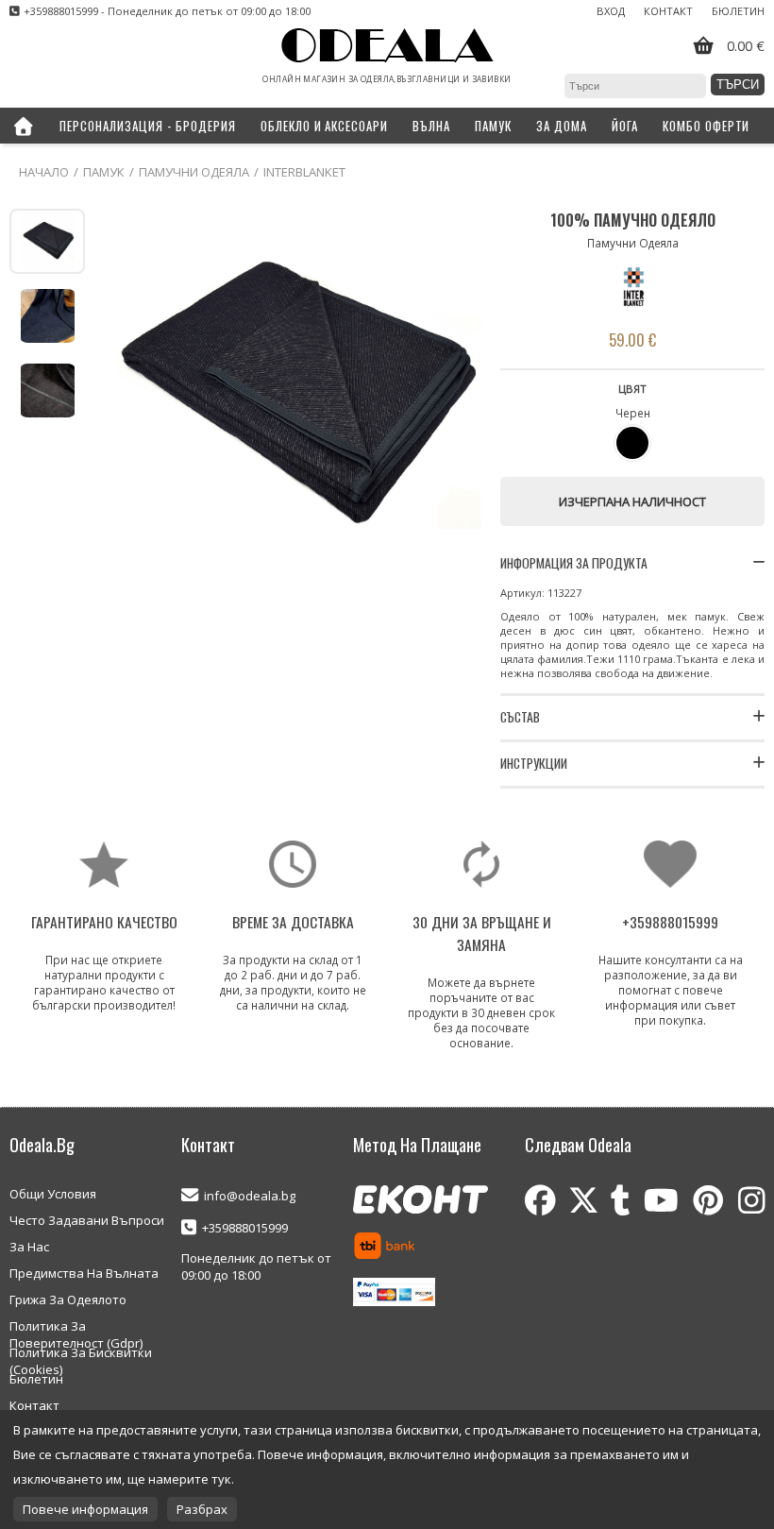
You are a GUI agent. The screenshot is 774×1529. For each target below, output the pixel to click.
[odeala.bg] (387, 47)
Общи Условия (52, 1193)
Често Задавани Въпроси (86, 1220)
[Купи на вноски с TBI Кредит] (384, 1248)
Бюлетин (738, 11)
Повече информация (85, 1509)
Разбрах (202, 1509)
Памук (104, 171)
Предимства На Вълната (84, 1273)
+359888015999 (245, 1227)
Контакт (668, 11)
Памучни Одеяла (194, 171)
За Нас (29, 1246)
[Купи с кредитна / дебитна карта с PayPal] (394, 1294)
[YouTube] (661, 1200)
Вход (611, 11)
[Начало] (23, 126)
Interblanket (304, 171)
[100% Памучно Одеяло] (292, 397)
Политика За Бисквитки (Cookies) (80, 1353)
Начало (44, 171)
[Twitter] (583, 1200)
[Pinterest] (708, 1200)
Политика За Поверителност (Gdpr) (76, 1326)
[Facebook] (540, 1200)
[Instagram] (751, 1200)
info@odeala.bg (249, 1195)
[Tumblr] (620, 1200)
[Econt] (420, 1201)
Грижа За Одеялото (67, 1299)
